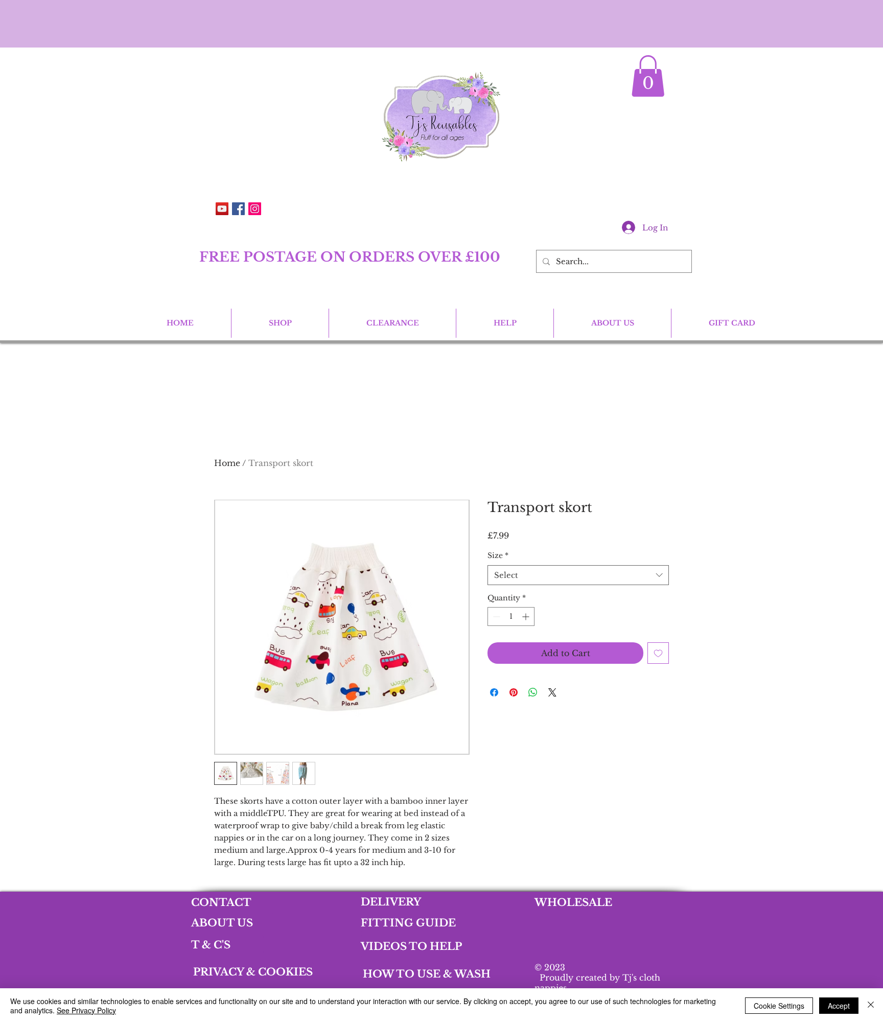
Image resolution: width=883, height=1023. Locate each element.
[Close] (871, 1005)
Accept (839, 1006)
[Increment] (526, 616)
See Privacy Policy (86, 1010)
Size (497, 555)
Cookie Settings (779, 1006)
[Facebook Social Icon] (238, 208)
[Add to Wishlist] (658, 653)
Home (227, 463)
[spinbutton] (511, 616)
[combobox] (578, 575)
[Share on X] (552, 692)
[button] (648, 76)
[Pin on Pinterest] (513, 692)
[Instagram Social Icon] (254, 208)
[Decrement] (495, 616)
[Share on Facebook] (494, 692)
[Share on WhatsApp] (533, 692)
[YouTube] (222, 208)
